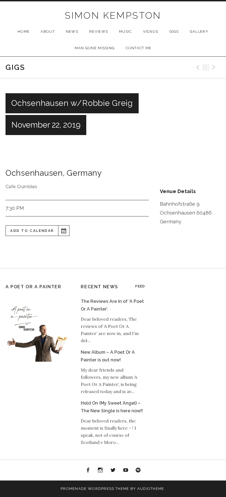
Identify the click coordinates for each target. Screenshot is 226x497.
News (72, 31)
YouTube (126, 470)
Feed (140, 286)
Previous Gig (197, 67)
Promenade (74, 489)
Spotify (138, 470)
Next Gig (214, 67)
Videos (150, 31)
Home (23, 31)
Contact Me (138, 48)
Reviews (98, 31)
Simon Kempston (113, 15)
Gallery (199, 31)
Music (125, 31)
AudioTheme (150, 489)
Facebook (88, 470)
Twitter (113, 470)
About (48, 31)
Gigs (174, 31)
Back (205, 67)
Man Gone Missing (95, 48)
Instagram (101, 470)
